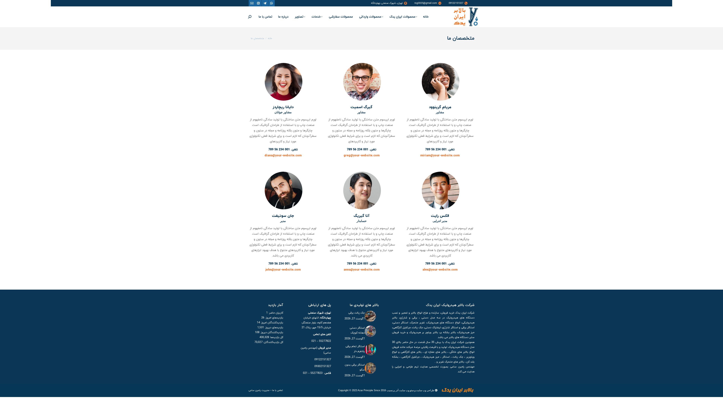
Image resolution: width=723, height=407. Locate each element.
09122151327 (456, 3)
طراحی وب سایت (425, 390)
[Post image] (370, 316)
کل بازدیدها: (276, 337)
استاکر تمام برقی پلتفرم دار (355, 349)
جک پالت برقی (356, 313)
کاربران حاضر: (275, 313)
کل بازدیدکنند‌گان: (272, 342)
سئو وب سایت (406, 390)
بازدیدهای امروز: (273, 318)
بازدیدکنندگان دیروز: (271, 332)
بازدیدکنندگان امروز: (271, 322)
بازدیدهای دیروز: (273, 327)
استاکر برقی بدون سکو (355, 367)
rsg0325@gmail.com (425, 3)
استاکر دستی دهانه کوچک (357, 330)
